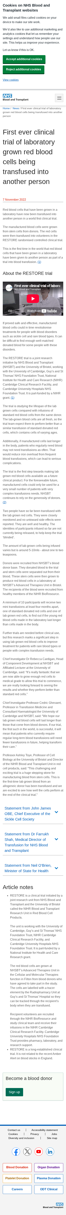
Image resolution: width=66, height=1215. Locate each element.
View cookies (11, 79)
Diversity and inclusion (21, 1138)
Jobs (54, 1134)
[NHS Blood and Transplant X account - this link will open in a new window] (27, 1151)
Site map (52, 1138)
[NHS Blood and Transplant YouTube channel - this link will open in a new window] (38, 1151)
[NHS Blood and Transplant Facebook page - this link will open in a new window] (16, 1151)
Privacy (34, 1134)
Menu (59, 98)
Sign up (14, 1092)
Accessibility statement (45, 1130)
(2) (4, 502)
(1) (39, 261)
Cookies (13, 1134)
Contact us (14, 1130)
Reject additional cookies (23, 69)
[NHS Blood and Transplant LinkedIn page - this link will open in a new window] (50, 1151)
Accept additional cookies (24, 59)
